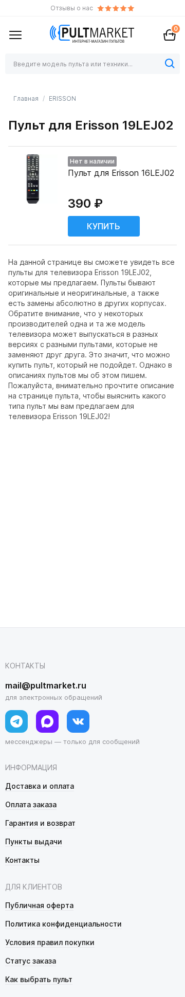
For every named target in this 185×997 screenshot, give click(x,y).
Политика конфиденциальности (63, 923)
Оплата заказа (31, 804)
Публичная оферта (39, 905)
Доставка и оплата (39, 786)
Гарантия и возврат (40, 823)
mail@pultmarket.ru (45, 685)
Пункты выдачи (33, 841)
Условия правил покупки (50, 942)
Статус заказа (30, 960)
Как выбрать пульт (38, 979)
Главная (26, 98)
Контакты (22, 860)
